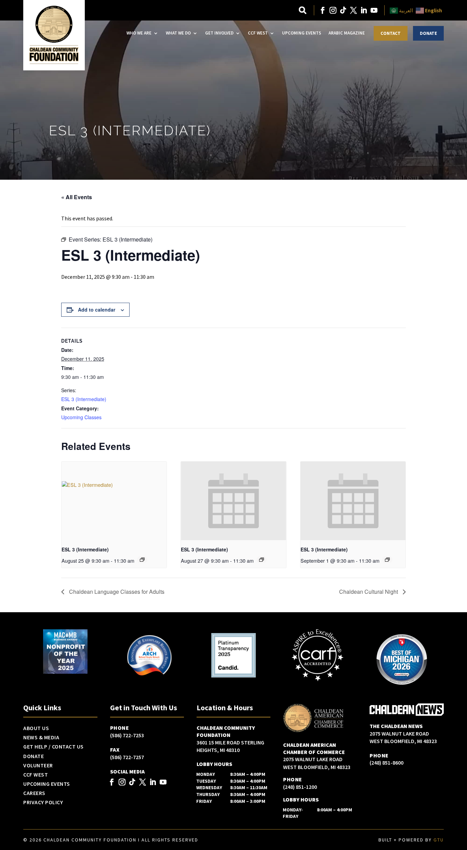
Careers (34, 793)
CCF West (258, 33)
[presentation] (114, 501)
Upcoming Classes (81, 417)
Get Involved (219, 33)
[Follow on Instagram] (333, 10)
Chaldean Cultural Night (369, 591)
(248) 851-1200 (300, 786)
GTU (438, 840)
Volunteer (38, 766)
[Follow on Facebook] (323, 10)
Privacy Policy (43, 802)
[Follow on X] (353, 10)
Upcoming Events (301, 33)
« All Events (76, 197)
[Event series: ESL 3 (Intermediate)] (142, 560)
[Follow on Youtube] (374, 10)
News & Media (41, 738)
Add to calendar (96, 309)
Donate (428, 33)
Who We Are (138, 33)
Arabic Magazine (347, 33)
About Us (36, 728)
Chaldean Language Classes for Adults (116, 591)
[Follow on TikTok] (343, 10)
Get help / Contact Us (53, 747)
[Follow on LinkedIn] (364, 10)
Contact (391, 33)
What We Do (178, 33)
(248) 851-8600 (386, 762)
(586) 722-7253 (127, 735)
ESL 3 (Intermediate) (83, 399)
